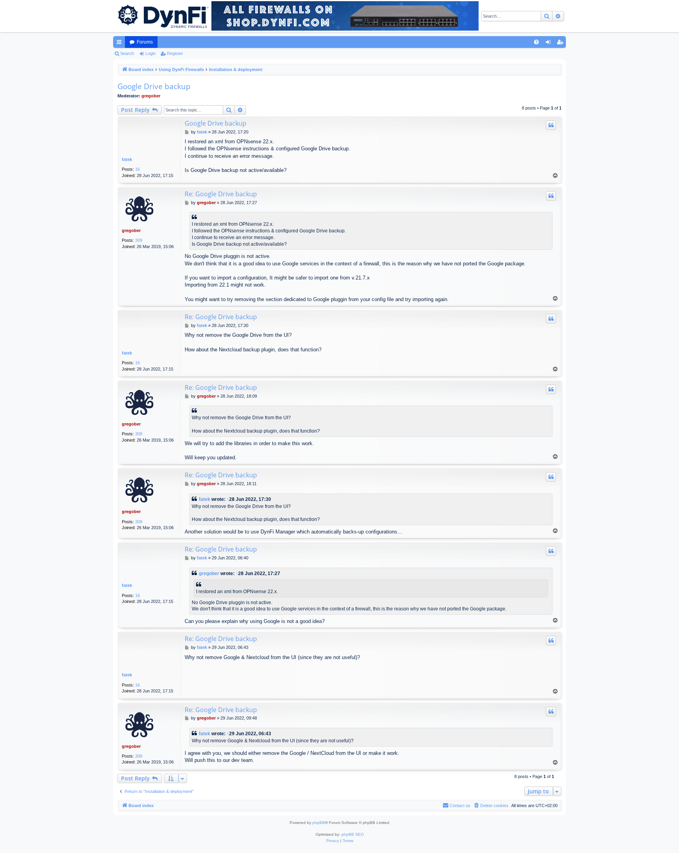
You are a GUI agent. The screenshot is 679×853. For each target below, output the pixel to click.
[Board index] (162, 15)
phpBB (318, 822)
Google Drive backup (154, 86)
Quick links (120, 43)
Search (127, 53)
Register (175, 53)
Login (150, 53)
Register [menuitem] (561, 43)
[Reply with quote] (551, 125)
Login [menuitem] (549, 43)
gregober (150, 95)
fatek (127, 159)
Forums (145, 42)
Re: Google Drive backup (221, 194)
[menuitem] (536, 42)
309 (138, 240)
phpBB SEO (352, 834)
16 (137, 169)
